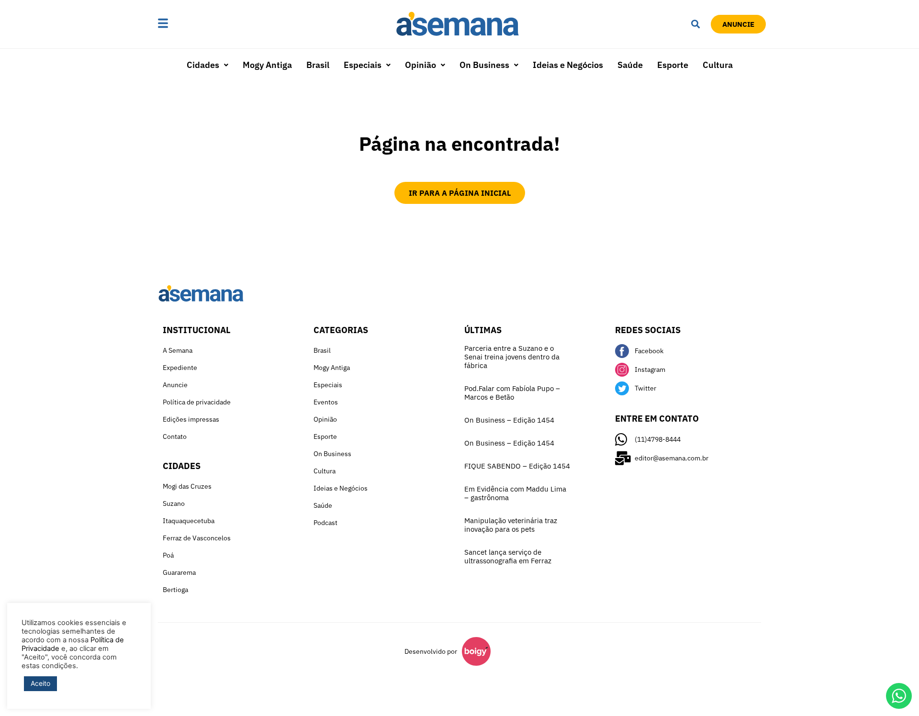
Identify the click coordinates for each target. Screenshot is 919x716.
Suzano (174, 503)
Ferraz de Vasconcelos (197, 538)
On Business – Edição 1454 (509, 420)
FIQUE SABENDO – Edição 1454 (517, 465)
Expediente (180, 367)
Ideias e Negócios (568, 64)
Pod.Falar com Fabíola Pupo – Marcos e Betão (512, 393)
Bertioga (175, 589)
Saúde (630, 64)
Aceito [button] (40, 683)
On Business (484, 64)
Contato (175, 436)
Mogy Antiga (267, 64)
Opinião (420, 64)
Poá (168, 555)
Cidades (203, 64)
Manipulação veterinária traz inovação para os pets (510, 525)
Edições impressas (191, 419)
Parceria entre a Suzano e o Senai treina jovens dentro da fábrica (512, 357)
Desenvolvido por (430, 651)
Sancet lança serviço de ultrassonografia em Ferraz (507, 556)
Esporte (672, 64)
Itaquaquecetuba (188, 520)
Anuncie (175, 384)
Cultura (718, 64)
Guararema (179, 572)
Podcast (325, 522)
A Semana (177, 350)
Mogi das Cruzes (187, 486)
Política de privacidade (197, 402)
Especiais (362, 64)
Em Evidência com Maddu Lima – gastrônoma (515, 493)
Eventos (326, 402)
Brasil (317, 64)
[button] (193, 24)
